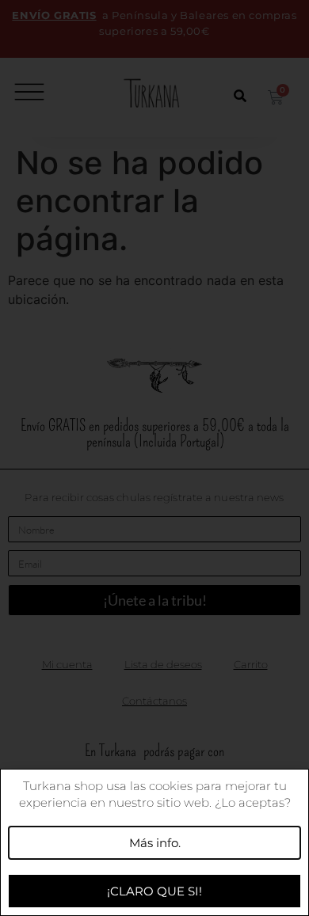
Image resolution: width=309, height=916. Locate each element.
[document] (154, 458)
